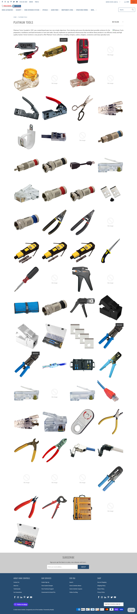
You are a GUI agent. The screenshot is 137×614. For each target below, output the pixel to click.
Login (127, 2)
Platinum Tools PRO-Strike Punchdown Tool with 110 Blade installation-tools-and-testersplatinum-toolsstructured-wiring (54, 251)
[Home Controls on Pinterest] (11, 2)
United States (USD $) (112, 2)
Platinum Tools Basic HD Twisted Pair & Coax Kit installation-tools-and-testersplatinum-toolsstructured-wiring (82, 479)
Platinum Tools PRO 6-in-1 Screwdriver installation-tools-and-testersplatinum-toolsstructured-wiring (54, 279)
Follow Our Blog (73, 592)
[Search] (132, 10)
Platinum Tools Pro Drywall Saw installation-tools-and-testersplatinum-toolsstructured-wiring (110, 251)
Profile (37, 2)
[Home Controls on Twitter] (14, 2)
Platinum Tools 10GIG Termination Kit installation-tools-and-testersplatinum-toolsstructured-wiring (27, 536)
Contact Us (16, 582)
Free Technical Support (47, 589)
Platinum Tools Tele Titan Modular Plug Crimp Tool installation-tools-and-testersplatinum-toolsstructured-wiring (54, 108)
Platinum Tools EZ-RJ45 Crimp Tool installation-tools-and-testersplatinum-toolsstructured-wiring (110, 365)
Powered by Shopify (48, 609)
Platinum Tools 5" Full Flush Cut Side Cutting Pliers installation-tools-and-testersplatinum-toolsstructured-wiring (27, 507)
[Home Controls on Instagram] (5, 2)
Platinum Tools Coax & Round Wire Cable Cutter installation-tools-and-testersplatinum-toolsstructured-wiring (27, 450)
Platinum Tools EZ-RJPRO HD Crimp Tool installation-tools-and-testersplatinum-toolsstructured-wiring (27, 365)
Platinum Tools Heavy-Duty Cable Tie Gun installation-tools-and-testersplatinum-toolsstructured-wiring (27, 479)
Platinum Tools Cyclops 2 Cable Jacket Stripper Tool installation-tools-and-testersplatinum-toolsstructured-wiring (82, 422)
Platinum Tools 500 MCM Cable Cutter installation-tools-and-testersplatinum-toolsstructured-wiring (54, 507)
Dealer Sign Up (45, 582)
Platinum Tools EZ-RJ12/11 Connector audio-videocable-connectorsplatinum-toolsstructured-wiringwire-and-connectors (54, 422)
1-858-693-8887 (23, 2)
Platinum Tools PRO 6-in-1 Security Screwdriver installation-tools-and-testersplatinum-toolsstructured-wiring (27, 279)
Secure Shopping (101, 582)
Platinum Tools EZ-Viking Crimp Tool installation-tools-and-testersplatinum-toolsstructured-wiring (82, 308)
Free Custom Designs (47, 585)
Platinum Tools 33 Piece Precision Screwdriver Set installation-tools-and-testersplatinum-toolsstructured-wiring (82, 507)
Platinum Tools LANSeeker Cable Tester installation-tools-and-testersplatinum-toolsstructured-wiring (82, 51)
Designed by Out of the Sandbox (34, 609)
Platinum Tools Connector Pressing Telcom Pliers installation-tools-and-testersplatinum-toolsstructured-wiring (110, 422)
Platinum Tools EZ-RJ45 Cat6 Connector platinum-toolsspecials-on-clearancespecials (82, 393)
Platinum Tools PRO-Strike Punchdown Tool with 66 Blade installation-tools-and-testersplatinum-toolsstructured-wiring (82, 251)
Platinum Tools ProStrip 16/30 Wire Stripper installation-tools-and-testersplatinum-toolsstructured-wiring (54, 222)
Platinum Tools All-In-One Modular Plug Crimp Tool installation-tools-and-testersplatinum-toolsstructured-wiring (110, 479)
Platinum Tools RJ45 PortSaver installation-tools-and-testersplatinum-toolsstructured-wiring (82, 165)
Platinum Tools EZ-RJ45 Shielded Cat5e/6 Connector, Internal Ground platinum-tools (54, 137)
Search (71, 582)
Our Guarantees (18, 592)
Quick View (26, 60)
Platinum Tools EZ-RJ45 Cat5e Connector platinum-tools (27, 393)
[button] (8, 10)
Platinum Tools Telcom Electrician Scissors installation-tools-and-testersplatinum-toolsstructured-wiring (82, 108)
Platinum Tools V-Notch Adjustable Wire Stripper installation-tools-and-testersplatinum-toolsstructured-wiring (110, 51)
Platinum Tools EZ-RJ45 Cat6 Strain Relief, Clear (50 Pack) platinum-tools (110, 108)
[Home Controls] (11, 6)
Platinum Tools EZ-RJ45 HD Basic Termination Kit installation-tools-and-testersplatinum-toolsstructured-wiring (82, 365)
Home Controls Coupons (75, 589)
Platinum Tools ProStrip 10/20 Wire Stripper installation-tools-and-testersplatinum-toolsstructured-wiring (82, 222)
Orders (31, 2)
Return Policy (100, 589)
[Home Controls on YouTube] (17, 2)
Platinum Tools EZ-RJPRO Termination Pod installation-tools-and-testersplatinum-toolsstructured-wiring (54, 336)
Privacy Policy (101, 592)
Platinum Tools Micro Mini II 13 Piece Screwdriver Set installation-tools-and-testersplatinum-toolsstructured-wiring (110, 279)
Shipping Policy (101, 585)
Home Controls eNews (75, 585)
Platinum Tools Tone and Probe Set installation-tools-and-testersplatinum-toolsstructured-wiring (110, 79)
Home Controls (21, 609)
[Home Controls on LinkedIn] (8, 2)
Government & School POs (48, 592)
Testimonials (17, 589)
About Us (16, 585)
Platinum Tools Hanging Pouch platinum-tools (27, 308)
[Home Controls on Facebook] (2, 2)
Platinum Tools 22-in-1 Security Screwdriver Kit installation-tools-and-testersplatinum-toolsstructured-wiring (110, 507)
